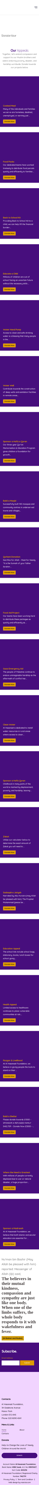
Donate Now (9, 121)
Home (4, 1430)
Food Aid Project (11, 612)
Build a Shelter (10, 1116)
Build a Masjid (9, 500)
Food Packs (8, 161)
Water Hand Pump (12, 329)
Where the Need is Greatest (16, 1172)
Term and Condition (25, 1479)
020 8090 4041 (14, 1418)
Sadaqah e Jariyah (12, 892)
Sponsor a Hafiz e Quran (15, 441)
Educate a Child (10, 273)
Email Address (7, 1358)
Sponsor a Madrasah (13, 1228)
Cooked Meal (9, 105)
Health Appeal (10, 1004)
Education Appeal (11, 948)
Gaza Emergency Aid (13, 668)
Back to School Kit (12, 217)
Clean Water (9, 724)
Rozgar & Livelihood (12, 1060)
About (22, 1430)
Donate (19, 1455)
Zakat (6, 836)
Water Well (8, 385)
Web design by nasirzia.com (19, 1482)
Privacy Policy (9, 1479)
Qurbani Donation (11, 556)
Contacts (5, 1433)
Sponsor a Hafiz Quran (14, 780)
